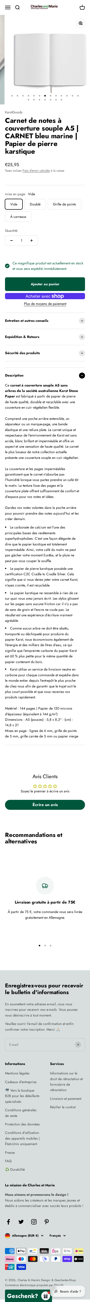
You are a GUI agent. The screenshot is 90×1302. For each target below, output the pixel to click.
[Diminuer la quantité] (11, 240)
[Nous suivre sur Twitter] (21, 1221)
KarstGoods (13, 112)
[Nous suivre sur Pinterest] (46, 1221)
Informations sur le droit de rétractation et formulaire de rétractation (66, 1081)
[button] (28, 1296)
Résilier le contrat (63, 1107)
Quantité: (11, 230)
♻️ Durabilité (15, 1169)
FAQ (8, 1160)
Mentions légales (17, 1073)
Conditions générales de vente (20, 1113)
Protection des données (22, 1124)
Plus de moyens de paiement (45, 303)
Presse (10, 1152)
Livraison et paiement (65, 1098)
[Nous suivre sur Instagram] (33, 1221)
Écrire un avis (45, 805)
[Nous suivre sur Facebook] (8, 1221)
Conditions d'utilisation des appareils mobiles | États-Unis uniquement (22, 1138)
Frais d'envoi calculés (36, 170)
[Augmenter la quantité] (31, 240)
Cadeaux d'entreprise (20, 1081)
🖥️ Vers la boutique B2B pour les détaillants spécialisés (22, 1096)
